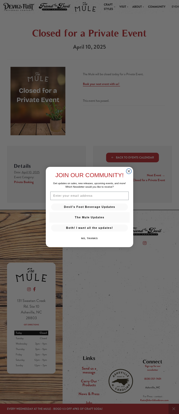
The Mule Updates (89, 217)
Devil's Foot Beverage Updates (89, 206)
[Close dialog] (128, 171)
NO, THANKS (89, 238)
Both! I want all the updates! (89, 227)
